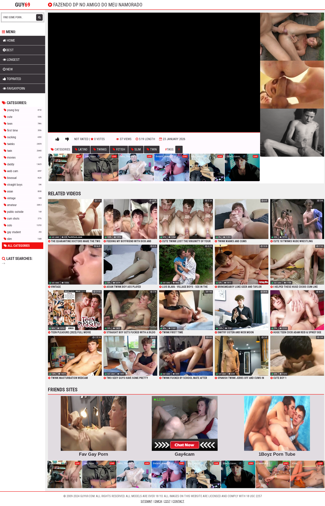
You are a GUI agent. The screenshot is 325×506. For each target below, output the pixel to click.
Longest (13, 60)
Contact (178, 501)
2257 (167, 501)
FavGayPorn (15, 88)
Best (10, 50)
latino (82, 149)
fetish (120, 149)
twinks (101, 149)
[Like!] (57, 139)
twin (153, 149)
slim (137, 149)
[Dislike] (67, 139)
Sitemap (146, 501)
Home (10, 40)
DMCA (158, 501)
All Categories (18, 245)
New (9, 69)
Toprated (13, 79)
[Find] (39, 17)
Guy (22, 5)
